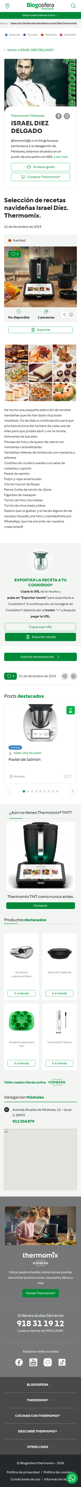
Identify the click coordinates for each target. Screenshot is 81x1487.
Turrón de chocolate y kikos (24, 505)
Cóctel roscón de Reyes (22, 484)
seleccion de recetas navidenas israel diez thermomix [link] (44, 23)
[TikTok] (62, 1362)
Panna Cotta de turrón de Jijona (28, 490)
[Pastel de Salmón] (40, 726)
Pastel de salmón (16, 474)
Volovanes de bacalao (20, 436)
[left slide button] (8, 791)
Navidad (15, 747)
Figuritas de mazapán (20, 495)
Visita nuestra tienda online (38, 15)
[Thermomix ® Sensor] (59, 1021)
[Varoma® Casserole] (59, 951)
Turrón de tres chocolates (23, 500)
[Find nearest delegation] (7, 6)
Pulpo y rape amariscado (23, 479)
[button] (73, 6)
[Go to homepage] (40, 6)
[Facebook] (19, 1362)
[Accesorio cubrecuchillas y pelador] (21, 951)
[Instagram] (47, 1362)
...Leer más (60, 157)
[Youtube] (33, 1362)
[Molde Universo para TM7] (21, 1021)
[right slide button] (73, 791)
